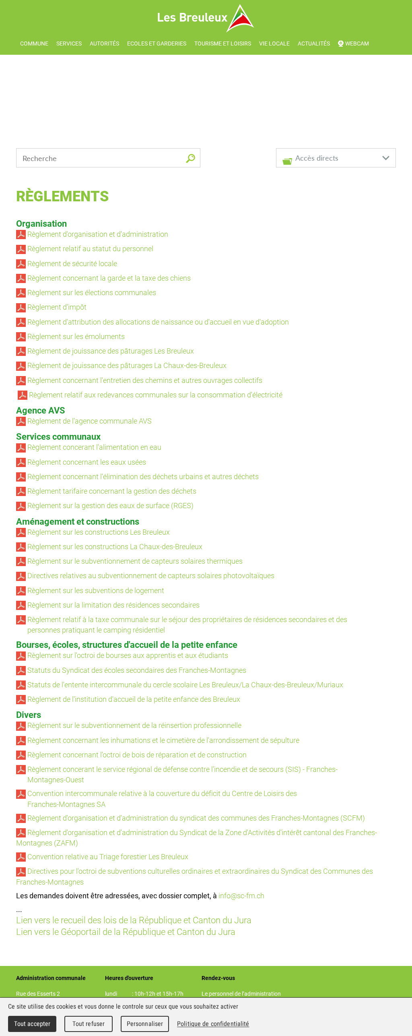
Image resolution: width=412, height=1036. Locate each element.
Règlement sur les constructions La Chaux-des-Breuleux (114, 546)
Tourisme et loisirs (222, 43)
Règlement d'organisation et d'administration (97, 234)
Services (69, 43)
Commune (34, 43)
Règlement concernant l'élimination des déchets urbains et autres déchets (142, 476)
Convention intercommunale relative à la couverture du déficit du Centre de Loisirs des (162, 793)
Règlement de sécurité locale (71, 263)
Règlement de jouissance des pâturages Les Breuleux (110, 351)
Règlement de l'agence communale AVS (89, 421)
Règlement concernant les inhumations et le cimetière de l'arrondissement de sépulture (163, 740)
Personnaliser (145, 1024)
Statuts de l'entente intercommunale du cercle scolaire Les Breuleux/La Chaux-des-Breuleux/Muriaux (184, 684)
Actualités (314, 43)
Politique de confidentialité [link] (213, 1024)
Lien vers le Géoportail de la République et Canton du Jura (125, 931)
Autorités (104, 43)
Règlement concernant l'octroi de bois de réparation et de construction (137, 754)
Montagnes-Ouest (50, 779)
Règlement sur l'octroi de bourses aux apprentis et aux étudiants (127, 655)
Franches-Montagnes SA (60, 804)
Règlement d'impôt (56, 307)
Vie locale (274, 43)
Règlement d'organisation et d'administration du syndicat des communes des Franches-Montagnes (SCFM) (195, 818)
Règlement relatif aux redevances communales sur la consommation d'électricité (155, 394)
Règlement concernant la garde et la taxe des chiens (108, 278)
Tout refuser (88, 1024)
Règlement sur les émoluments (75, 336)
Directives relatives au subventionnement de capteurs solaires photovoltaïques (150, 575)
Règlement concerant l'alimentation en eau (93, 447)
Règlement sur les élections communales (91, 292)
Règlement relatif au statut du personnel (89, 248)
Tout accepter (32, 1024)
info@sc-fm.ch (241, 895)
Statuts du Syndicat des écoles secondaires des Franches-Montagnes (136, 670)
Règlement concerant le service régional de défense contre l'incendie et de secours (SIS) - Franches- (182, 769)
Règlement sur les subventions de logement (95, 590)
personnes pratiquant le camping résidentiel (90, 630)
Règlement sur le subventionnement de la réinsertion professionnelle (133, 725)
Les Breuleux (206, 18)
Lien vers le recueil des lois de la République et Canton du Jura (133, 920)
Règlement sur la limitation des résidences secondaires (113, 605)
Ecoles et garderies (156, 43)
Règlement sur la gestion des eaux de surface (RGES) (110, 505)
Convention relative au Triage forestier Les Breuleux (108, 856)
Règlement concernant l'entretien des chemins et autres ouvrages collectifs (144, 380)
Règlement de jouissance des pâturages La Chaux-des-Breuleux (126, 365)
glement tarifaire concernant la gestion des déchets (115, 491)
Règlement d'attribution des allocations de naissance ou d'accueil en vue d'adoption (157, 322)
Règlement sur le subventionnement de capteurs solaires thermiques (134, 561)
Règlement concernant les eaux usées (86, 462)
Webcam (357, 43)
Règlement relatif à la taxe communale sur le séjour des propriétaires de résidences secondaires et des (186, 619)
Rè (31, 491)
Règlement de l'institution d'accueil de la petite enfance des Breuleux (133, 699)
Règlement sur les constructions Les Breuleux (98, 532)
